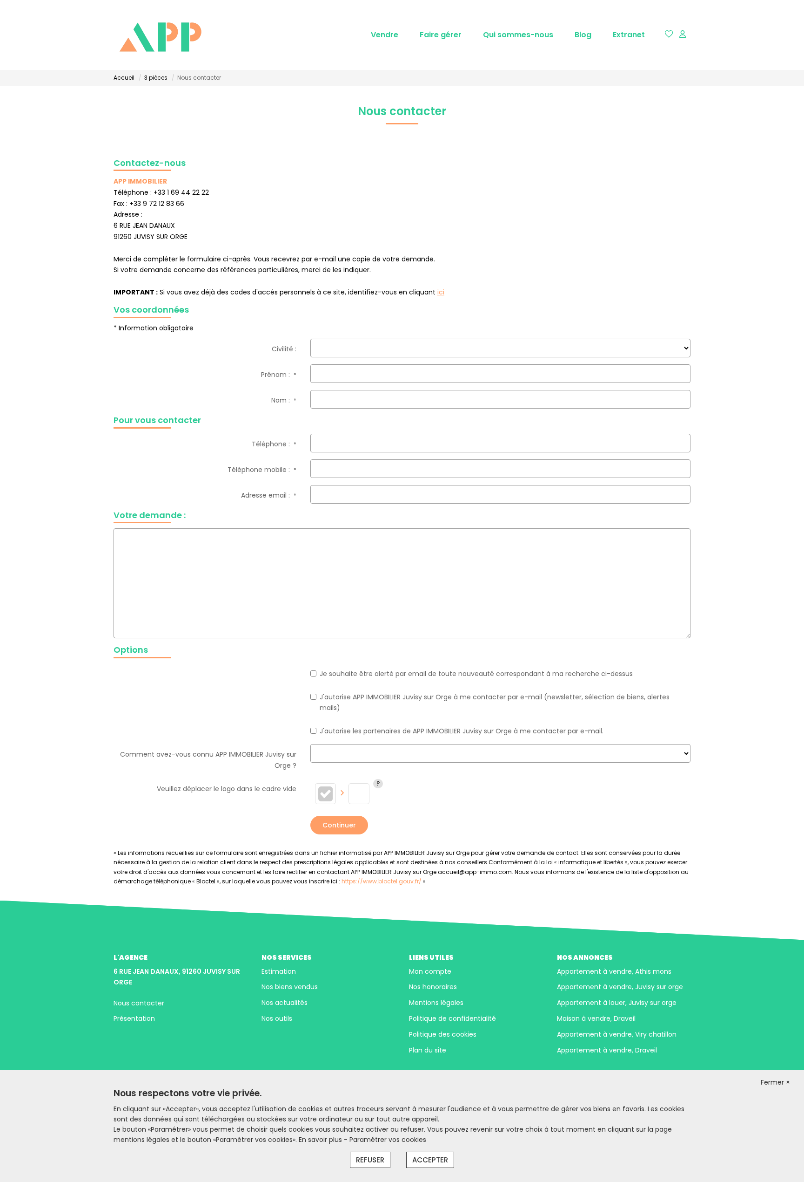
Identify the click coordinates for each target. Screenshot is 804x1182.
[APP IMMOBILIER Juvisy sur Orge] (160, 35)
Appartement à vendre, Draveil (607, 1050)
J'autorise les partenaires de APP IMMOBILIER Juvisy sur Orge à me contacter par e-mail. (461, 731)
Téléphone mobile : (262, 469)
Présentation (134, 1018)
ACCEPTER (430, 1160)
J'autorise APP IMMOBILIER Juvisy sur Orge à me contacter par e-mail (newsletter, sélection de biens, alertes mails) (495, 702)
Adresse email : (268, 495)
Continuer (339, 825)
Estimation (278, 971)
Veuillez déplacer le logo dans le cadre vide (226, 788)
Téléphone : (274, 444)
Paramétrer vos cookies (387, 1139)
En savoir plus (321, 1139)
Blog (583, 34)
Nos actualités (284, 1002)
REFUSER (370, 1160)
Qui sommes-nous (518, 34)
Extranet (629, 34)
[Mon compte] (682, 34)
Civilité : (284, 349)
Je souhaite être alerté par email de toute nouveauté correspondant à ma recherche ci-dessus (476, 673)
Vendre (384, 34)
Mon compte (430, 971)
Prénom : (278, 374)
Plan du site (427, 1050)
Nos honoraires (433, 986)
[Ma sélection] (669, 34)
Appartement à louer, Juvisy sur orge (617, 1002)
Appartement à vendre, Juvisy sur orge (620, 986)
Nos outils (276, 1018)
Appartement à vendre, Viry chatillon (617, 1034)
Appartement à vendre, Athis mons (614, 971)
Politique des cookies (442, 1034)
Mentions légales (436, 1002)
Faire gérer (441, 34)
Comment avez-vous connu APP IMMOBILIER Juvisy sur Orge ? (208, 760)
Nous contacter (139, 1003)
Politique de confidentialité (452, 1018)
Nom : (283, 400)
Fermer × (775, 1082)
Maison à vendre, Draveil (596, 1018)
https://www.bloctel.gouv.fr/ (382, 881)
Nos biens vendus (289, 986)
